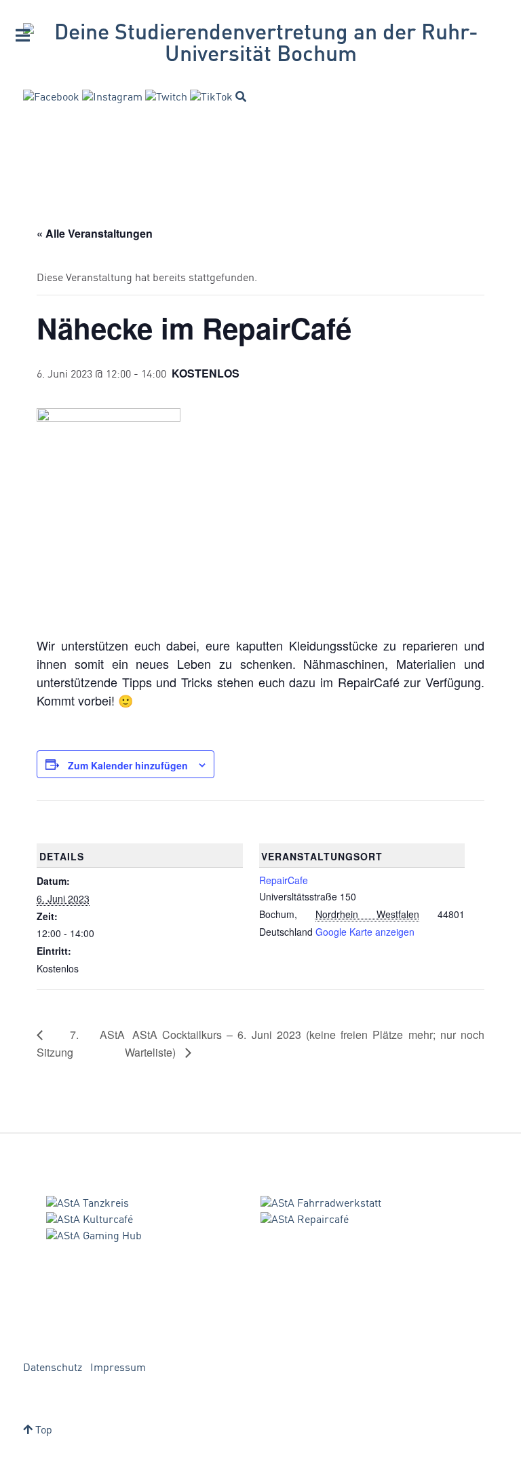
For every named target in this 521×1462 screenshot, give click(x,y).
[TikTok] (211, 97)
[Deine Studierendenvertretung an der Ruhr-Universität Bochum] (260, 45)
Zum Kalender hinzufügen (128, 765)
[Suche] (240, 96)
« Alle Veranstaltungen (95, 233)
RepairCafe (283, 880)
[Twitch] (166, 97)
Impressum (118, 1368)
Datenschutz (52, 1368)
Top (42, 1430)
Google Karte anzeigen (364, 931)
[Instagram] (112, 97)
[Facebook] (51, 97)
